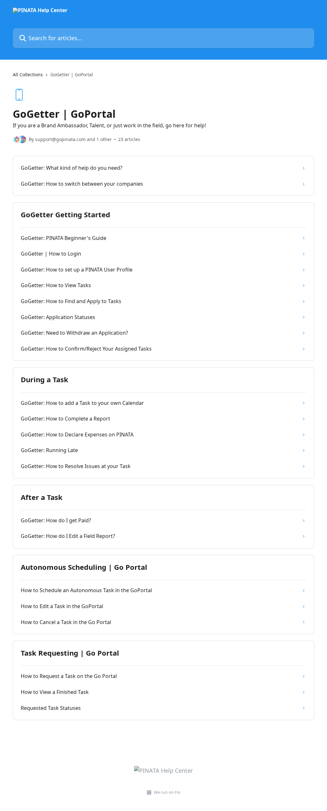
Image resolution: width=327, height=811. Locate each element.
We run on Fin (167, 792)
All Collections (28, 74)
